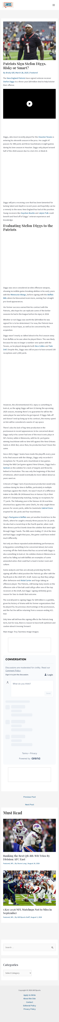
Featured (34, 72)
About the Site (29, 998)
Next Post (29, 804)
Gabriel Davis (47, 508)
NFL (12, 863)
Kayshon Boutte (28, 213)
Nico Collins (40, 346)
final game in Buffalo (17, 517)
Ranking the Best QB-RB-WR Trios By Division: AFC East (26, 857)
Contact (29, 1002)
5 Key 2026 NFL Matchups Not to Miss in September (27, 911)
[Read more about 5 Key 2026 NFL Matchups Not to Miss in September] (29, 888)
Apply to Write (29, 995)
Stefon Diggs (9, 81)
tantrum (6, 468)
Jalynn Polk (44, 213)
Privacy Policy (29, 1009)
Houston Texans (45, 137)
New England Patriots (16, 78)
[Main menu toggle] (54, 5)
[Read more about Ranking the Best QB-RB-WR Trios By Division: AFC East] (29, 835)
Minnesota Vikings (18, 294)
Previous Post (29, 797)
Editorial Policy (29, 1005)
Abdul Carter (26, 580)
